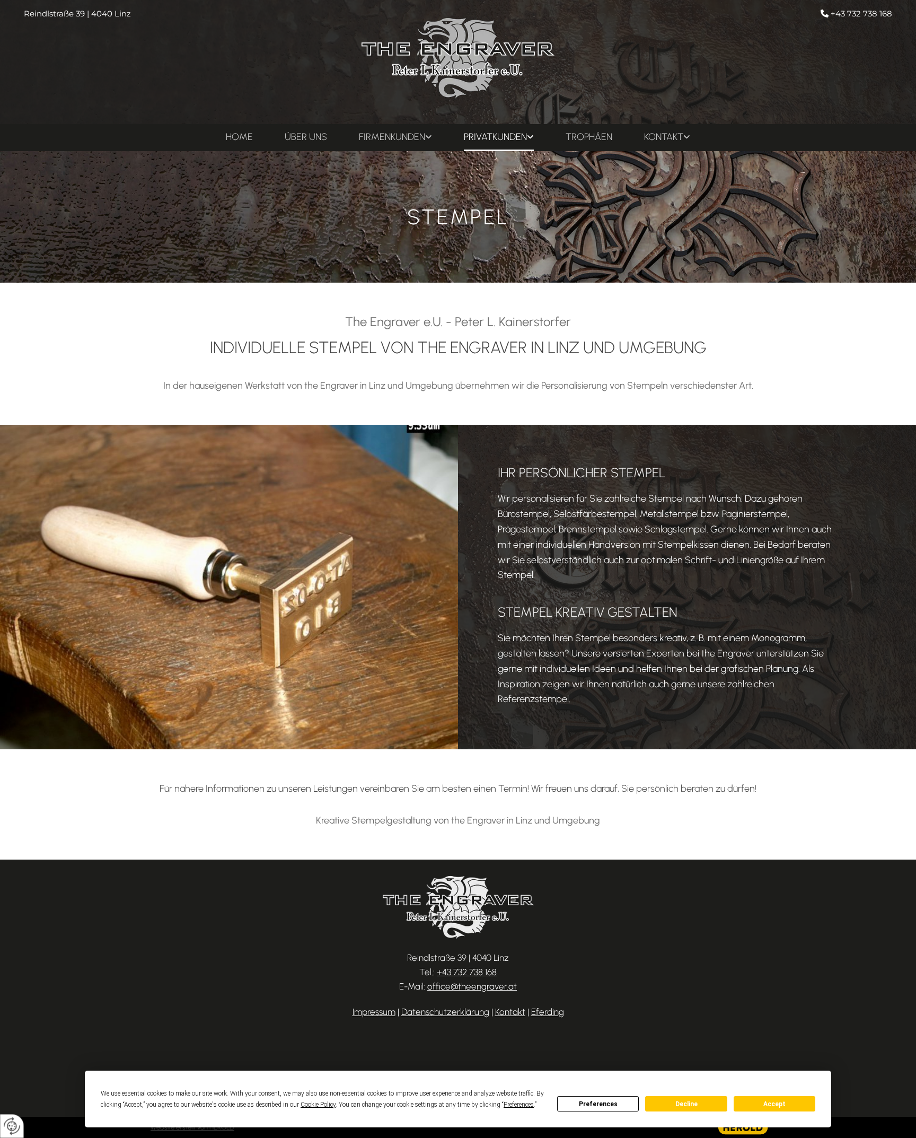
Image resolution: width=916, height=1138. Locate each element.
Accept (774, 1104)
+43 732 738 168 (861, 13)
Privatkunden (495, 137)
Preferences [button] (519, 1104)
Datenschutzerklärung (445, 1011)
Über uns (306, 137)
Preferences (598, 1104)
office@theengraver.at (472, 986)
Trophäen (589, 137)
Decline (686, 1104)
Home (239, 137)
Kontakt (663, 137)
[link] (395, 138)
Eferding (547, 1011)
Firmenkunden (392, 137)
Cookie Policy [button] (318, 1104)
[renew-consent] (12, 1126)
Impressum (374, 1011)
